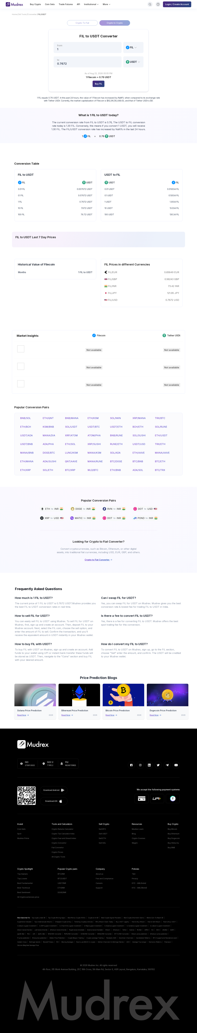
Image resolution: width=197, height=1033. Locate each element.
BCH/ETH (138, 426)
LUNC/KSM (71, 452)
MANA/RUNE (95, 461)
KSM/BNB (48, 426)
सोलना (158, 930)
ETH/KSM (93, 418)
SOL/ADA (115, 452)
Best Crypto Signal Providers (111, 918)
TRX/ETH (160, 444)
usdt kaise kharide (40, 930)
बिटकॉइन (139, 930)
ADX (128, 942)
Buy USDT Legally (122, 922)
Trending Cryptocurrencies (83, 922)
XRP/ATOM (71, 435)
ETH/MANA (26, 461)
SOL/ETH (48, 470)
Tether (124, 930)
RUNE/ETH (116, 444)
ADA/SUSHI (49, 461)
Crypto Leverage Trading (95, 938)
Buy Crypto (35, 4)
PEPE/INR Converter (71, 934)
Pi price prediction (23, 938)
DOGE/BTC (49, 452)
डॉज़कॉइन (164, 930)
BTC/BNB (138, 461)
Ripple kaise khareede (76, 930)
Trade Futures (66, 4)
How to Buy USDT (169, 922)
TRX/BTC (160, 418)
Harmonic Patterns (155, 942)
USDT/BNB (26, 444)
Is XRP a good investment (48, 926)
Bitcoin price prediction (139, 934)
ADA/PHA (48, 444)
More (105, 4)
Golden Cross (22, 942)
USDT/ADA (26, 435)
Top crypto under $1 (38, 918)
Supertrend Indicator (24, 922)
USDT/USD (139, 444)
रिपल (28, 934)
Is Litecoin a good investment (160, 926)
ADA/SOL (138, 470)
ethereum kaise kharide (58, 930)
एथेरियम (147, 930)
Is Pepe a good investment (93, 926)
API (78, 4)
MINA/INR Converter (104, 934)
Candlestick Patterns (143, 938)
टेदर (152, 930)
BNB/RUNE (116, 435)
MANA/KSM (94, 452)
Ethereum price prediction (159, 934)
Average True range (139, 942)
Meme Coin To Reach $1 (155, 918)
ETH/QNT (48, 418)
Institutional (90, 4)
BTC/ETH (160, 461)
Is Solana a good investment (114, 926)
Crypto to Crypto (115, 23)
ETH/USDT (161, 435)
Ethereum (116, 930)
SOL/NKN (115, 418)
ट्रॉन (34, 934)
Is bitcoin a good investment (26, 926)
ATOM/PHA (94, 435)
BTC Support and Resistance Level (165, 938)
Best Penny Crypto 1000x (76, 918)
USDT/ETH (116, 426)
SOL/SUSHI (139, 435)
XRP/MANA (139, 418)
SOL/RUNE (161, 426)
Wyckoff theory (48, 942)
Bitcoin (107, 930)
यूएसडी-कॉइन (21, 934)
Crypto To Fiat (82, 23)
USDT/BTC (94, 426)
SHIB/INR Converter (88, 934)
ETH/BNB (115, 470)
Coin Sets (50, 4)
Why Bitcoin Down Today (104, 922)
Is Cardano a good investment (137, 926)
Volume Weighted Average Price (28, 945)
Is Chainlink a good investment (70, 926)
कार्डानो (172, 930)
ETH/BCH (25, 426)
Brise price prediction (39, 938)
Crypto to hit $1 (93, 918)
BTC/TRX (160, 470)
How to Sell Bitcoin (154, 922)
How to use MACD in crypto (85, 942)
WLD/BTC (93, 470)
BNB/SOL (25, 418)
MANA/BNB (27, 452)
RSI (57, 942)
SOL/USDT (71, 426)
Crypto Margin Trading (76, 938)
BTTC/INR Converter (121, 934)
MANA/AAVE (162, 452)
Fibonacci (167, 942)
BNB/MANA (71, 418)
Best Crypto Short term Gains (134, 918)
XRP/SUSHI (94, 444)
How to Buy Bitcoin (138, 922)
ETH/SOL (70, 444)
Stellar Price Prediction (57, 938)
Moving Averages (67, 942)
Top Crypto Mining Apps (56, 918)
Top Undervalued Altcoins (43, 922)
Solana (131, 930)
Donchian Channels (126, 938)
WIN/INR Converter (54, 934)
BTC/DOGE (116, 461)
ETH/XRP (25, 470)
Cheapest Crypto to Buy (63, 922)
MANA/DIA (49, 435)
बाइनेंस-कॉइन (41, 934)
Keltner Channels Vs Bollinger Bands (111, 942)
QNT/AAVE (71, 461)
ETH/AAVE (139, 452)
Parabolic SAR (111, 938)
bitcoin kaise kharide (24, 930)
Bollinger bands (34, 942)
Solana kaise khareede (95, 930)
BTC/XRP (70, 470)
